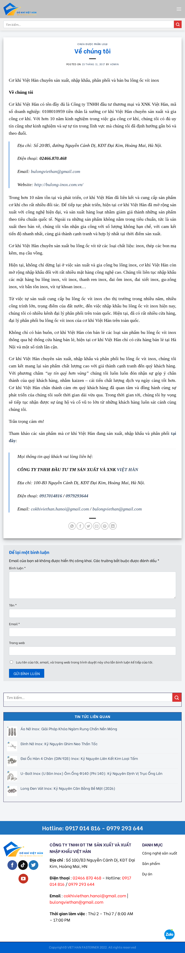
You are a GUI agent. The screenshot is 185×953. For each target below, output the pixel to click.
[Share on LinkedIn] (113, 526)
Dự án (147, 873)
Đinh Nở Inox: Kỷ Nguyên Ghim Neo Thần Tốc (59, 743)
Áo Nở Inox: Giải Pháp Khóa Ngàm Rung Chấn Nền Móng (69, 728)
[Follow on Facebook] (12, 865)
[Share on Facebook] (80, 526)
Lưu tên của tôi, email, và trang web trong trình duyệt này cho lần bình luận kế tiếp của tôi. (84, 662)
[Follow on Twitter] (33, 865)
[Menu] (179, 8)
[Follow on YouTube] (23, 879)
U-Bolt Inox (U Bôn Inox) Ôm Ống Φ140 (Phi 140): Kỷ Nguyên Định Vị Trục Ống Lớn (91, 773)
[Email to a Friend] (96, 526)
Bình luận (17, 567)
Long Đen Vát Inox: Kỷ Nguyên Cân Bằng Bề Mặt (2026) (68, 788)
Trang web (17, 642)
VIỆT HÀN (127, 469)
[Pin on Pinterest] (105, 526)
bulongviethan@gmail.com (117, 508)
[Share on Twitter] (88, 526)
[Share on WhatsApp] (72, 526)
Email (14, 623)
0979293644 (77, 495)
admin (114, 64)
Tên (13, 605)
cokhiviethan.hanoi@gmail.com (60, 508)
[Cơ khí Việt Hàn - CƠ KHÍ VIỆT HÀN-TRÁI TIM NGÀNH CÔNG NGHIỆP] (28, 9)
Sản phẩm (151, 863)
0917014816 (51, 495)
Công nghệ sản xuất (159, 852)
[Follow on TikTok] (23, 865)
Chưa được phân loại (92, 44)
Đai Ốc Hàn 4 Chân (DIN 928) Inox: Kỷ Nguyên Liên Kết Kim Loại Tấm (79, 758)
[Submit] (178, 24)
